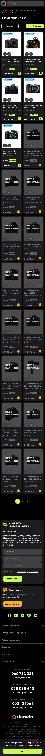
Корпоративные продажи (13, 633)
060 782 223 (22, 673)
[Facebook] (9, 615)
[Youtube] (22, 615)
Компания (6, 647)
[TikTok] (29, 615)
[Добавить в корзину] (19, 73)
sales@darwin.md (22, 678)
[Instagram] (16, 615)
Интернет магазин (10, 625)
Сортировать (11, 26)
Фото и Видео (20, 10)
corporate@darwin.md (22, 707)
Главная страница (7, 10)
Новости (5, 654)
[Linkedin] (35, 615)
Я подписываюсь (13, 579)
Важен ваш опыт (12, 604)
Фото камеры (31, 10)
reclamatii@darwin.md (23, 693)
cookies (22, 742)
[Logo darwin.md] (3, 3)
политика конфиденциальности (27, 572)
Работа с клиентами (11, 640)
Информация (7, 661)
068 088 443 (22, 688)
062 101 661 (22, 703)
